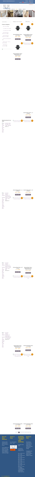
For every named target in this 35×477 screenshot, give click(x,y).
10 (28, 432)
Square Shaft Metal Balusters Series (5, 36)
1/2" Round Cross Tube (7, 30)
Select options (18, 39)
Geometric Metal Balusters (6, 39)
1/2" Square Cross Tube (7, 28)
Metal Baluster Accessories (4, 45)
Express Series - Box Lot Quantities (6, 42)
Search (10, 21)
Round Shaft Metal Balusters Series (5, 33)
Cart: (31, 4)
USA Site (31, 2)
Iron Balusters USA (6, 6)
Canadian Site (26, 2)
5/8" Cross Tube (6, 26)
